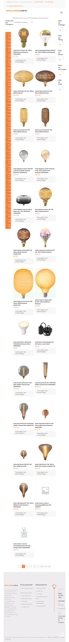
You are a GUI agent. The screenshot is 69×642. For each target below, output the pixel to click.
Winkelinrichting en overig (9, 175)
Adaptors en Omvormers (9, 49)
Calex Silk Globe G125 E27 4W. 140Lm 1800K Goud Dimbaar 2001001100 (44, 425)
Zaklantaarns (9, 185)
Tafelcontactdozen (9, 156)
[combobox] (61, 28)
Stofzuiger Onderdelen (9, 152)
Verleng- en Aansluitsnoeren (9, 168)
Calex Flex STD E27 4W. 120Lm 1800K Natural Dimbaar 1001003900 (22, 52)
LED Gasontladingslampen (9, 226)
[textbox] (61, 30)
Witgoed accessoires (9, 181)
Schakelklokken (9, 131)
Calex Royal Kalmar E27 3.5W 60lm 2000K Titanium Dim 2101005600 (22, 384)
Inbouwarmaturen (27, 588)
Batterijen (9, 68)
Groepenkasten (9, 103)
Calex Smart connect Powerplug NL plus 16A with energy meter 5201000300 (22, 545)
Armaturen (9, 41)
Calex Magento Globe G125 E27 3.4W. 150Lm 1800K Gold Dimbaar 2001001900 (45, 170)
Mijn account (41, 588)
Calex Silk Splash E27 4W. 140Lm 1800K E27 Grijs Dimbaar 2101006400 (23, 505)
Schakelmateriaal (9, 134)
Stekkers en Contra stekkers (9, 145)
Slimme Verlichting (9, 138)
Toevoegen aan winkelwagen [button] (20, 61)
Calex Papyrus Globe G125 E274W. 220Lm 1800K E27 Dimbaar (43, 302)
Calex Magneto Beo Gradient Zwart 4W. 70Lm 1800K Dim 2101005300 (22, 211)
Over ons (40, 591)
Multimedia (9, 115)
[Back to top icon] (62, 634)
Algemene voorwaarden (40, 602)
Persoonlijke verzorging (9, 124)
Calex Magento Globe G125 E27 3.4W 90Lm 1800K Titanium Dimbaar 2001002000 (23, 170)
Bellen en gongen (9, 73)
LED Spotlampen (9, 206)
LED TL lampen (9, 199)
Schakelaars (9, 128)
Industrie (9, 191)
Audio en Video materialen (9, 62)
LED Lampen (9, 211)
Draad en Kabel (9, 83)
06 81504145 (49, 2)
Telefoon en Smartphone (9, 161)
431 (46, 566)
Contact (39, 594)
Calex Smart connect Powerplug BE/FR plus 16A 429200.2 (43, 505)
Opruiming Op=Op (9, 119)
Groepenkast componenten (9, 99)
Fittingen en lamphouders (9, 90)
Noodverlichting (9, 188)
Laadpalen (9, 44)
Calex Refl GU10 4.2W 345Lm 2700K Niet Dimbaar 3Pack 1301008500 (22, 344)
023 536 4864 (39, 2)
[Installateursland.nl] (16, 12)
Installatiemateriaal (9, 111)
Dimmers (9, 78)
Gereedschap (9, 95)
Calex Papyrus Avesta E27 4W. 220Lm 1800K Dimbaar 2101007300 (23, 303)
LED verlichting (26, 596)
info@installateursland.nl (15, 6)
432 (49, 566)
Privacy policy (41, 606)
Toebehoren (9, 195)
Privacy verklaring (53, 637)
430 (42, 566)
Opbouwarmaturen (26, 593)
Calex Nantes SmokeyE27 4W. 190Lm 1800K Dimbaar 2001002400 (22, 252)
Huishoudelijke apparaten (9, 107)
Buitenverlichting (27, 604)
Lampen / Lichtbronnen (9, 36)
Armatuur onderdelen (9, 55)
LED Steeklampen (9, 221)
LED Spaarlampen (9, 216)
